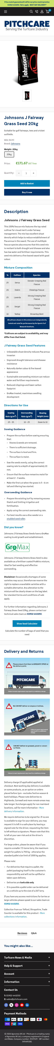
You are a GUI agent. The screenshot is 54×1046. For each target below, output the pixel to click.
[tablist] (27, 933)
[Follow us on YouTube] (22, 1005)
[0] (47, 11)
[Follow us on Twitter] (11, 1005)
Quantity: (9, 172)
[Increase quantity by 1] (33, 173)
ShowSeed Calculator (27, 623)
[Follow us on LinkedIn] (27, 1005)
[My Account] (42, 11)
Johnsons (15, 143)
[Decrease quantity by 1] (19, 173)
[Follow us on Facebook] (6, 1005)
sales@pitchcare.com (17, 999)
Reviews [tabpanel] (22, 933)
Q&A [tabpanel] (34, 933)
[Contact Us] (36, 11)
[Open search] (31, 11)
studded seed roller (16, 518)
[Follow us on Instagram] (17, 1005)
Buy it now (27, 192)
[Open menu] (5, 12)
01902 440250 (34, 613)
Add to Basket (27, 183)
